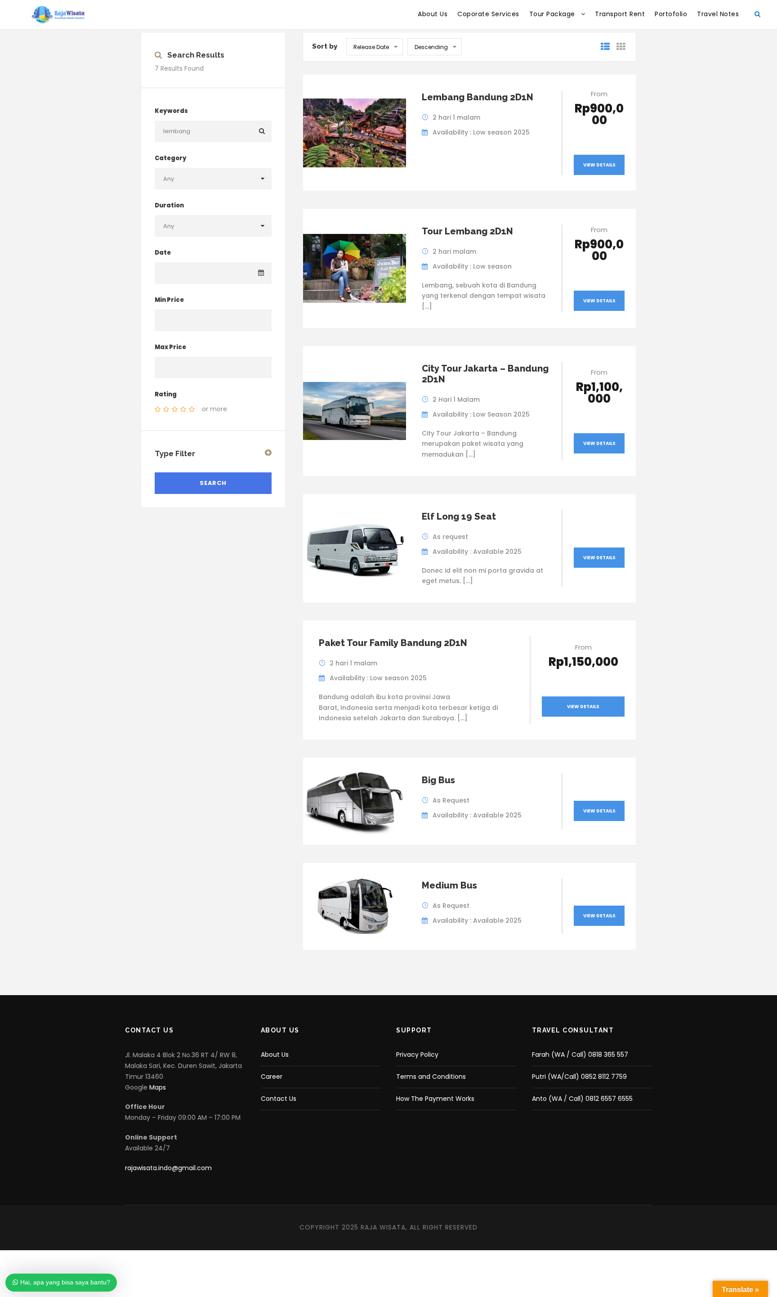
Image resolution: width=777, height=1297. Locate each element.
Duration (169, 205)
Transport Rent (620, 13)
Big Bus (438, 780)
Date (163, 252)
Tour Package (552, 13)
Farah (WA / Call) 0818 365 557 (580, 1054)
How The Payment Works (435, 1098)
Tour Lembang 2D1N (467, 231)
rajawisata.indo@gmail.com (168, 1167)
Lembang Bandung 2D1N (477, 97)
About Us (432, 13)
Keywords (171, 111)
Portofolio (671, 13)
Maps (157, 1087)
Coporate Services (488, 13)
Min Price (169, 300)
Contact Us (278, 1098)
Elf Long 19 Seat (459, 516)
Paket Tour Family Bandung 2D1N (393, 642)
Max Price (170, 347)
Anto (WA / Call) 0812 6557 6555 (582, 1098)
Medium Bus (449, 885)
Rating (166, 394)
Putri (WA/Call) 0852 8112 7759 (579, 1076)
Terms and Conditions (431, 1076)
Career (271, 1076)
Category (171, 158)
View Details (599, 165)
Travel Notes (718, 13)
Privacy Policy (417, 1054)
